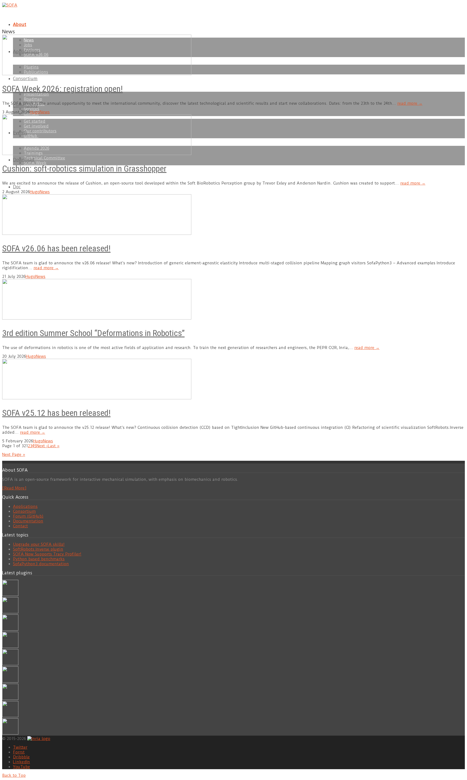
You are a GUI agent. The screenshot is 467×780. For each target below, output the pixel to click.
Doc (17, 186)
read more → (409, 103)
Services (31, 108)
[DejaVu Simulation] (10, 612)
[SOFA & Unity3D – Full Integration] (10, 646)
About (19, 24)
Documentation (28, 521)
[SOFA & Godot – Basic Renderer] (10, 681)
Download (23, 159)
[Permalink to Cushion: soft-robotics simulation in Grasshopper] (96, 153)
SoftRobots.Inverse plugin (38, 549)
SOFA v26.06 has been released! (56, 248)
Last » (53, 445)
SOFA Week (35, 162)
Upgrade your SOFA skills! (39, 544)
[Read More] (14, 488)
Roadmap (33, 99)
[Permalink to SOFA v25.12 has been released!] (96, 398)
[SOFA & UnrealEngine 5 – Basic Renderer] (10, 629)
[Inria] (38, 738)
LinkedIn (21, 761)
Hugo (35, 112)
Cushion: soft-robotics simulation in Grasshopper (84, 168)
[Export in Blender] (10, 715)
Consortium (25, 78)
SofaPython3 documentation (41, 563)
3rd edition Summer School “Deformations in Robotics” (93, 333)
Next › (42, 445)
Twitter (20, 747)
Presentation (36, 94)
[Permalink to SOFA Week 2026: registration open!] (96, 73)
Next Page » (13, 454)
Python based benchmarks (39, 559)
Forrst (19, 752)
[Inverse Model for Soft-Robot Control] (10, 733)
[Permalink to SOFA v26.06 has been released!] (96, 233)
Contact (20, 526)
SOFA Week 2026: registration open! (62, 89)
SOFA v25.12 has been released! (56, 413)
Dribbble (21, 757)
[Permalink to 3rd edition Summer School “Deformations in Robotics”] (96, 318)
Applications (25, 506)
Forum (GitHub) (28, 516)
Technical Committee (44, 158)
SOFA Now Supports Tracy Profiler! (47, 554)
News (45, 112)
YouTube (21, 766)
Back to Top (14, 775)
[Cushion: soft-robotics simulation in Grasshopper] (10, 594)
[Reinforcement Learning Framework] (10, 698)
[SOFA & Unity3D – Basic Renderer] (10, 663)
